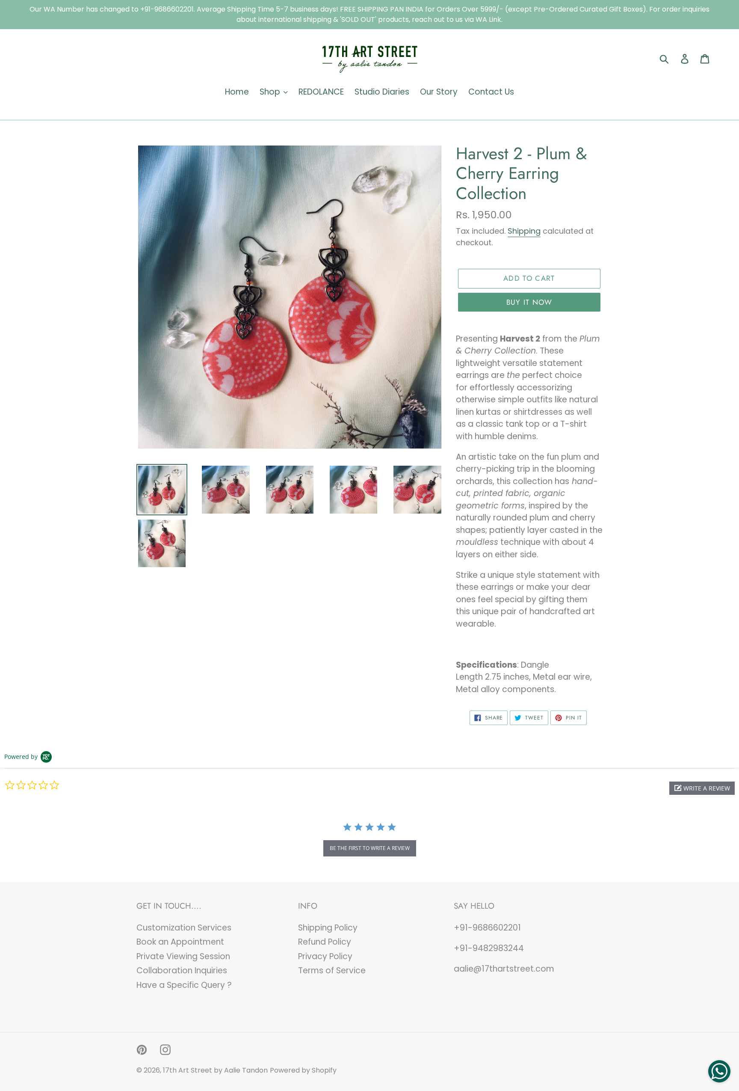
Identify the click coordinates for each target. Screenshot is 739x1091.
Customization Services (183, 927)
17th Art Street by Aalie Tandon (215, 1070)
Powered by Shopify (303, 1070)
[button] (702, 788)
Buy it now (529, 302)
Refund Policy (324, 942)
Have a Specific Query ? (184, 985)
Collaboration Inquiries (181, 970)
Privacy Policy (325, 956)
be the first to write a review (370, 848)
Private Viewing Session (183, 956)
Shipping (524, 231)
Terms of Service (332, 970)
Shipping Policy (328, 927)
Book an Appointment (180, 942)
